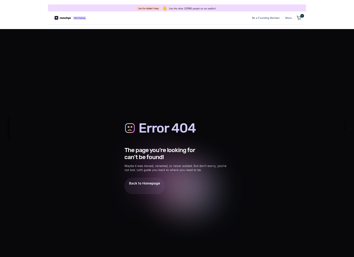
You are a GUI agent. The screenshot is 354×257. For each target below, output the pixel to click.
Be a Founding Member (266, 17)
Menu (288, 17)
